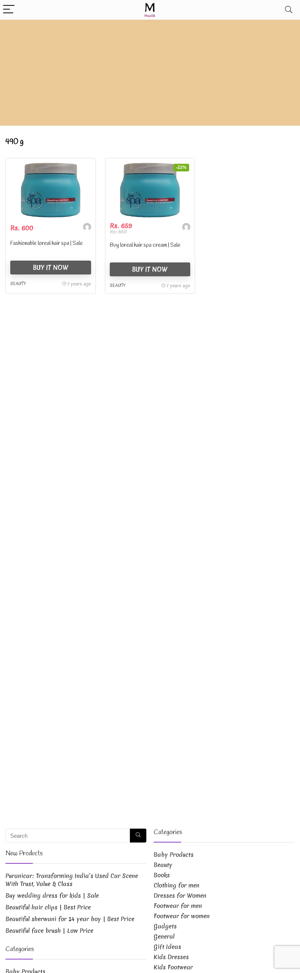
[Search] (288, 9)
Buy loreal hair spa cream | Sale (145, 245)
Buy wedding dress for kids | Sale (52, 895)
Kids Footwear (173, 967)
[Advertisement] (150, 74)
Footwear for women (182, 916)
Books (162, 875)
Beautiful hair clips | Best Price (48, 907)
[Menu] (9, 9)
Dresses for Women (180, 895)
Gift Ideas (167, 947)
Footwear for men (178, 906)
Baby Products (174, 855)
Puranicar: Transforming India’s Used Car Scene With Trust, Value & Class (71, 880)
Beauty (18, 284)
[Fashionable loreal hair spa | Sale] (50, 190)
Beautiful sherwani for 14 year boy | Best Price (69, 919)
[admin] (87, 228)
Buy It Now (50, 267)
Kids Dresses (171, 957)
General (164, 936)
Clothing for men (176, 885)
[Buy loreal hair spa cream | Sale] (150, 190)
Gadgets (165, 926)
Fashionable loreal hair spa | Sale (46, 243)
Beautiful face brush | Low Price (49, 931)
